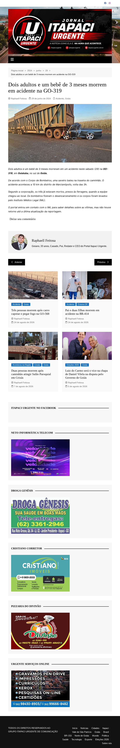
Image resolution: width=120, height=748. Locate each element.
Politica (105, 736)
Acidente (60, 98)
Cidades (95, 728)
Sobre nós (107, 743)
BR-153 (68, 736)
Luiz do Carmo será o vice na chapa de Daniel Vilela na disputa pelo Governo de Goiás (86, 374)
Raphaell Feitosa (19, 98)
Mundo (95, 736)
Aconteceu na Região (22, 365)
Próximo (101, 262)
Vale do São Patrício (81, 732)
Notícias (84, 728)
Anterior (18, 262)
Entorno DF (83, 304)
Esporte (88, 739)
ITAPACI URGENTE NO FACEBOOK (33, 407)
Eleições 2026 (73, 365)
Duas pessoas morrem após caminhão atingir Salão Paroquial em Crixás (31, 374)
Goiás (68, 98)
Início (74, 728)
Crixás (37, 365)
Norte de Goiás (82, 736)
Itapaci (105, 728)
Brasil (106, 732)
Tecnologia (77, 739)
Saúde (65, 739)
